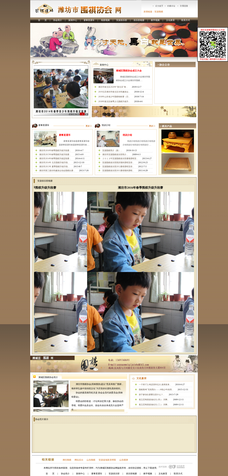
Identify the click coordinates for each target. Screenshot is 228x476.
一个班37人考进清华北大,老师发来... (155, 384)
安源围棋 (158, 11)
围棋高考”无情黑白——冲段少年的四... (156, 389)
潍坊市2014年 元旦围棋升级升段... (54, 162)
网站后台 (79, 460)
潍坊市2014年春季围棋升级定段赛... (55, 158)
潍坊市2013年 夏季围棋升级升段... (54, 166)
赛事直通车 (89, 20)
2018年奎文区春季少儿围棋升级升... (114, 101)
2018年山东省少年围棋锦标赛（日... (114, 96)
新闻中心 (72, 20)
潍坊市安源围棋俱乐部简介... (115, 154)
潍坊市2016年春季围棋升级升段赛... (55, 150)
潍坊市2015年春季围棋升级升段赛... (55, 154)
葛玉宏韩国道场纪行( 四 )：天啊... (154, 399)
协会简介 (57, 20)
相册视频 (105, 20)
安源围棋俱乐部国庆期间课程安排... (118, 162)
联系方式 (185, 20)
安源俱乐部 (121, 20)
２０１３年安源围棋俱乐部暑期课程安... (120, 158)
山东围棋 (91, 460)
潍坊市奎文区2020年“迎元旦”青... (113, 87)
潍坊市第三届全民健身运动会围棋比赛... (57, 170)
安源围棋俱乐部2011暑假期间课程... (118, 170)
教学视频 (155, 20)
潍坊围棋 (67, 460)
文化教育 (170, 20)
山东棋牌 (123, 460)
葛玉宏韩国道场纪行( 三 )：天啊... (154, 404)
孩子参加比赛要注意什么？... (151, 394)
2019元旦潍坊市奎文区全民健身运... (114, 92)
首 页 (42, 20)
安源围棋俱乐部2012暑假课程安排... (118, 166)
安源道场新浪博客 (107, 460)
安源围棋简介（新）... (112, 150)
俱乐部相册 (139, 20)
